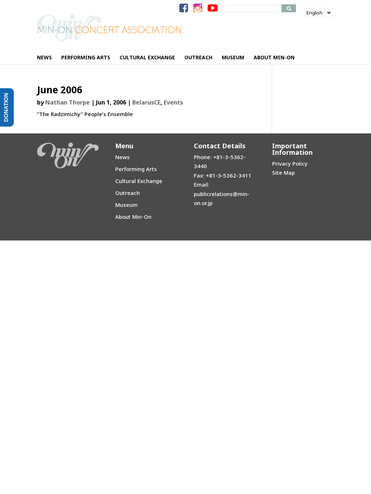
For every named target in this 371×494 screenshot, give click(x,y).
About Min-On (133, 216)
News (122, 157)
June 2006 (59, 89)
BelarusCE (146, 102)
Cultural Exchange (138, 180)
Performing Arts (136, 169)
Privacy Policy (290, 163)
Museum (126, 204)
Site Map (283, 172)
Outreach (127, 192)
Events (173, 102)
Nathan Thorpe (67, 102)
